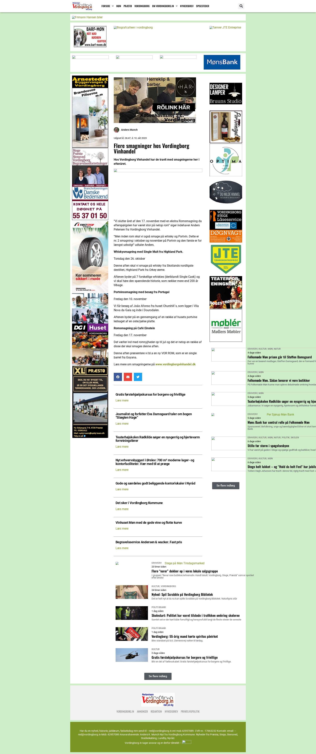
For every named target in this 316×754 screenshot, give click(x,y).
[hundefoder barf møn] (90, 46)
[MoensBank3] (222, 68)
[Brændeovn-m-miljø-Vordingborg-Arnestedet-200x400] (90, 146)
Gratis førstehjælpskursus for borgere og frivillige (150, 394)
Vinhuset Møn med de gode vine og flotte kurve (149, 522)
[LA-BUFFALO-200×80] (90, 58)
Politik (286, 437)
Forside (105, 6)
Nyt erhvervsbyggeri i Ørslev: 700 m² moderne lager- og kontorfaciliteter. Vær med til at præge (155, 462)
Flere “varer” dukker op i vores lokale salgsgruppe (185, 571)
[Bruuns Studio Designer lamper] (226, 109)
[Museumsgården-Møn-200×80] (178, 57)
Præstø (128, 6)
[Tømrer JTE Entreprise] (225, 27)
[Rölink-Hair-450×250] (155, 122)
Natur (277, 349)
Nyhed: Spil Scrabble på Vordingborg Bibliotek (182, 594)
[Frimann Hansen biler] (87, 17)
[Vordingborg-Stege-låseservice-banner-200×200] (226, 241)
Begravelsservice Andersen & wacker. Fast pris (149, 542)
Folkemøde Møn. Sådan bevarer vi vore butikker (279, 380)
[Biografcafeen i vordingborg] (133, 27)
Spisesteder (202, 6)
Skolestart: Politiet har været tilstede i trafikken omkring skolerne (196, 615)
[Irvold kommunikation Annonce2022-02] (134, 58)
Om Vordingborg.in (163, 6)
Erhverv (157, 563)
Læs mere (122, 400)
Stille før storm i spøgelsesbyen (268, 445)
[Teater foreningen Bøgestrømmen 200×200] (226, 307)
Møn (118, 6)
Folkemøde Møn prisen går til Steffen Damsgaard (280, 357)
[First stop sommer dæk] (90, 291)
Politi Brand (159, 607)
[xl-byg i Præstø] (90, 437)
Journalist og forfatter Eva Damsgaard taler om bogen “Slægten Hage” (154, 415)
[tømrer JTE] (226, 274)
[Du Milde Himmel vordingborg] (226, 208)
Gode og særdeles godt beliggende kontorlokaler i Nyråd (155, 483)
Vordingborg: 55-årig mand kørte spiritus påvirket (185, 636)
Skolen (295, 437)
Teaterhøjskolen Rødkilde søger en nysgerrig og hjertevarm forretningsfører (158, 439)
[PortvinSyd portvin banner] (226, 142)
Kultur (156, 586)
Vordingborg (142, 6)
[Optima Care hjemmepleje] (226, 175)
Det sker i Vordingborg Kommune (139, 503)
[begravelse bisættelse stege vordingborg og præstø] (90, 219)
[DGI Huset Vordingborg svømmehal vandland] (90, 364)
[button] (241, 6)
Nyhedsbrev (186, 6)
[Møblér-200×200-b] (226, 341)
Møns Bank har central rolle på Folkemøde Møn (279, 422)
